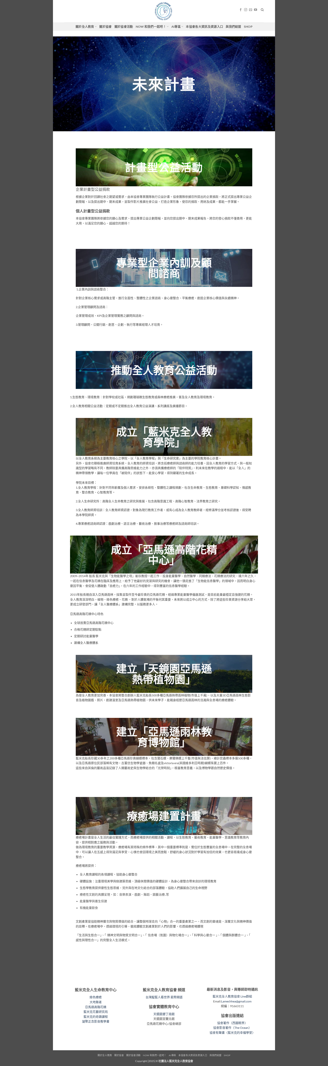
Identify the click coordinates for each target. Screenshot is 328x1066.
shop (248, 26)
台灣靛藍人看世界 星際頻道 (164, 997)
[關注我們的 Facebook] (240, 10)
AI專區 (176, 26)
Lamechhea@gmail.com (236, 1001)
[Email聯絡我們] (250, 10)
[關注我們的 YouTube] (255, 10)
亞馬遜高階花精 (95, 1007)
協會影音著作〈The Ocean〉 (232, 1027)
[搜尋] (262, 9)
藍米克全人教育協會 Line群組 (232, 996)
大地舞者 (96, 1002)
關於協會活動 (123, 26)
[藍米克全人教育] (164, 11)
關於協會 (105, 26)
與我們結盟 (233, 26)
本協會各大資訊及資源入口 (204, 26)
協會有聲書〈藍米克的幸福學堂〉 (232, 1032)
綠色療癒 (96, 997)
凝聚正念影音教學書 (95, 1021)
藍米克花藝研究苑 (96, 1011)
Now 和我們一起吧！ (151, 26)
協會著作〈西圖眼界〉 (232, 1023)
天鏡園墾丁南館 (164, 1014)
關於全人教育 (85, 26)
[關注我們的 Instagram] (245, 10)
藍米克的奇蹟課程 (96, 1016)
